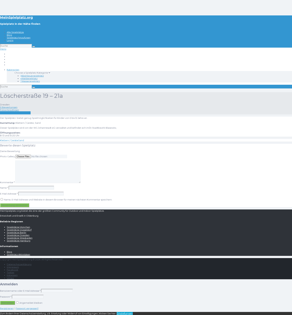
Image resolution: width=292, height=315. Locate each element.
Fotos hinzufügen (9, 110)
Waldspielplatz (29, 78)
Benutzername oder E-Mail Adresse (20, 290)
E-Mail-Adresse (9, 193)
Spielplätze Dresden (18, 235)
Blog (9, 35)
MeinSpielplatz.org (16, 17)
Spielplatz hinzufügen (18, 37)
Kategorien (13, 69)
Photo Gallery (7, 156)
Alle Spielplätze (15, 32)
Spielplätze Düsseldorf (19, 229)
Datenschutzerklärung (19, 264)
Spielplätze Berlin (16, 232)
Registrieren (7, 308)
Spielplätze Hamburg (18, 240)
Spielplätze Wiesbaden (19, 238)
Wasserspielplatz (30, 81)
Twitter (10, 272)
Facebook (12, 269)
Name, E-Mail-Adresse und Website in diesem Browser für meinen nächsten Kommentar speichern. (58, 199)
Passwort (5, 296)
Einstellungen (125, 313)
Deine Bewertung (10, 151)
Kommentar (7, 182)
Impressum (13, 267)
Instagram (12, 275)
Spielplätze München (18, 227)
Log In (10, 40)
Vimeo (10, 278)
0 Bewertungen (8, 107)
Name (4, 187)
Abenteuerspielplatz (32, 75)
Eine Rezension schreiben (15, 112)
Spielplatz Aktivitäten (18, 254)
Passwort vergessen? (27, 308)
